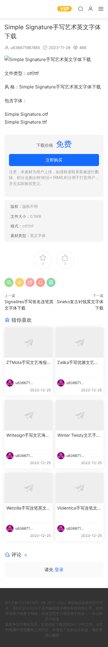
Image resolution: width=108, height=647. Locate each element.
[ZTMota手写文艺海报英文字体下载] (28, 342)
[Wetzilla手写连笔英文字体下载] (28, 488)
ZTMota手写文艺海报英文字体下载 (26, 362)
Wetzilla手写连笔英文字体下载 (28, 508)
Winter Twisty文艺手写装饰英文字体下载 (78, 435)
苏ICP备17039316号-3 (24, 602)
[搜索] (80, 8)
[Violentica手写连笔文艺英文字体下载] (80, 488)
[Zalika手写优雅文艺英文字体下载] (80, 342)
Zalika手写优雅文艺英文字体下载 (77, 362)
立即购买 (54, 159)
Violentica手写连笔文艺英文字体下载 (79, 508)
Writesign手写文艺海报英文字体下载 (28, 435)
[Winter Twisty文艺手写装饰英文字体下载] (80, 415)
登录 (59, 569)
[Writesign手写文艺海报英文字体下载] (28, 415)
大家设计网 (13, 9)
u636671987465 (25, 47)
